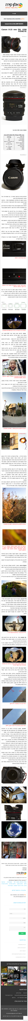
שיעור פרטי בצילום (21, 947)
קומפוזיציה (9, 882)
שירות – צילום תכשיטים (20, 957)
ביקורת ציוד (10, 885)
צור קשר (13, 997)
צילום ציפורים (12, 883)
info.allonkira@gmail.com (20, 896)
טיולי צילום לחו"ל (21, 944)
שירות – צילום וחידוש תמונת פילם (18, 954)
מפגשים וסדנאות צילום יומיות (21, 995)
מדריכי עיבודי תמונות (18, 885)
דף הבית (25, 993)
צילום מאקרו (20, 883)
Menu (13, 13)
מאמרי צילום (22, 950)
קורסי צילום (18, 993)
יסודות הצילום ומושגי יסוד (20, 882)
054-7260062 (8, 19)
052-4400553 (17, 19)
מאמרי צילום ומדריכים (22, 997)
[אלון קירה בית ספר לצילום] (14, 5)
